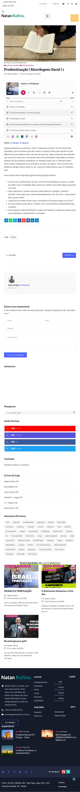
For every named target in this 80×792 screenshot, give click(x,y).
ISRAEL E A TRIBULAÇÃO (18, 591)
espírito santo (57, 531)
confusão (31, 527)
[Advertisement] (40, 385)
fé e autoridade (16, 536)
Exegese (69, 531)
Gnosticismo (30, 536)
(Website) (25, 285)
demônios (50, 527)
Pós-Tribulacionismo (44, 545)
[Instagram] (16, 772)
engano (22, 531)
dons (59, 527)
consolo (40, 527)
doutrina (67, 527)
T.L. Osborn (9, 503)
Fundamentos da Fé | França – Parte (25, 736)
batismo (51, 522)
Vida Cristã (20, 554)
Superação (31, 549)
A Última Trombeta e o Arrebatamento (26, 751)
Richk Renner (10, 549)
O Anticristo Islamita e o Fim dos (57, 593)
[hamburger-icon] (47, 16)
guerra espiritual (51, 536)
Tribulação (9, 554)
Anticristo (16, 522)
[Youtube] (4, 772)
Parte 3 (25, 143)
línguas (60, 540)
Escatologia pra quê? (15, 641)
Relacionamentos (60, 545)
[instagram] (72, 4)
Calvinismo (9, 527)
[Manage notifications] (74, 779)
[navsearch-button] (3, 12)
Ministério (69, 540)
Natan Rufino (13, 74)
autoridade (41, 522)
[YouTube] (64, 4)
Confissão (20, 527)
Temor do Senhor (45, 549)
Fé (7, 536)
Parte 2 (16, 143)
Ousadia (21, 545)
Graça (40, 536)
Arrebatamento (28, 522)
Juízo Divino (10, 540)
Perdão (30, 545)
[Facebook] (33, 772)
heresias (63, 536)
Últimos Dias (32, 554)
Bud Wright (9, 487)
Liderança (50, 540)
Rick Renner (9, 508)
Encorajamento (11, 531)
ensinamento (33, 531)
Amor (7, 522)
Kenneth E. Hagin (11, 497)
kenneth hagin (38, 540)
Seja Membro (10, 722)
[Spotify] (21, 772)
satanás (21, 549)
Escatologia (45, 531)
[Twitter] (76, 4)
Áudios (13, 237)
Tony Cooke (9, 492)
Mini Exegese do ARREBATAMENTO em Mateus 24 (66, 737)
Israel (72, 536)
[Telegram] (68, 4)
